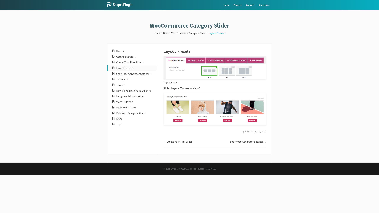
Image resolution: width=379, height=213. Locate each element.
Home (226, 4)
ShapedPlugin (184, 168)
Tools (119, 85)
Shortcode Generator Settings (133, 73)
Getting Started (124, 56)
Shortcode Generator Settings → (248, 141)
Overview (121, 51)
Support (250, 4)
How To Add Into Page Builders (133, 90)
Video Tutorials (124, 102)
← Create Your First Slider (178, 141)
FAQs (119, 118)
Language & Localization (130, 96)
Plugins (238, 4)
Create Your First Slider (129, 62)
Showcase (264, 4)
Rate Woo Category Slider (130, 113)
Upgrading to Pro (126, 107)
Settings (120, 79)
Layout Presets (124, 68)
